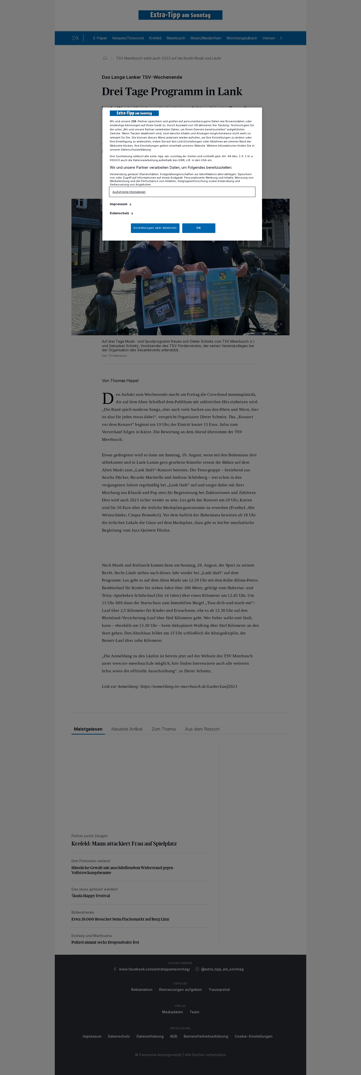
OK (198, 228)
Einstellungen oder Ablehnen (155, 228)
